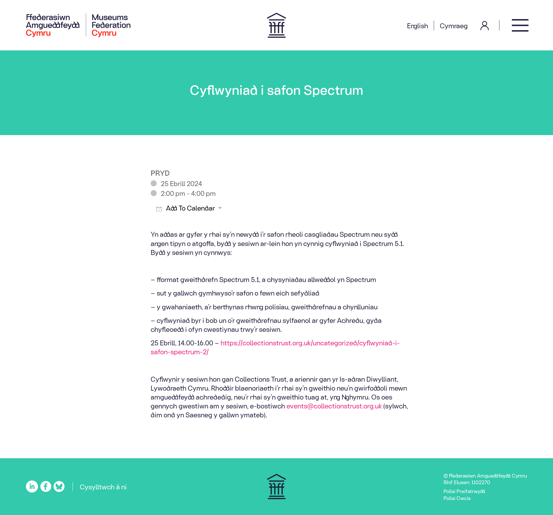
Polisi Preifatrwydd (464, 491)
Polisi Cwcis (457, 498)
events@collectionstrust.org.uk (334, 405)
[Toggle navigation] (520, 25)
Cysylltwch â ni (103, 486)
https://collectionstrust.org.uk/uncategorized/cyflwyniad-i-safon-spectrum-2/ (275, 347)
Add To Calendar (189, 207)
